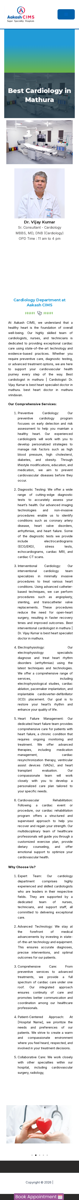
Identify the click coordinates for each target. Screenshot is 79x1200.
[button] (11, 1128)
